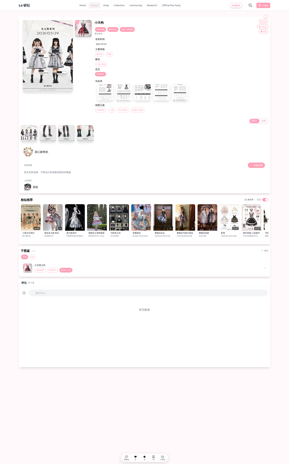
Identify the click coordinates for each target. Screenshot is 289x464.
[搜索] (250, 5)
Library (95, 5)
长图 (264, 121)
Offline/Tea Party (171, 5)
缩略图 (254, 121)
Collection (119, 5)
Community (135, 5)
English (236, 5)
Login (265, 5)
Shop (106, 5)
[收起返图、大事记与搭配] (266, 17)
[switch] (265, 199)
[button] (31, 187)
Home (82, 5)
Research (152, 5)
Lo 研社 (24, 5)
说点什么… (41, 292)
